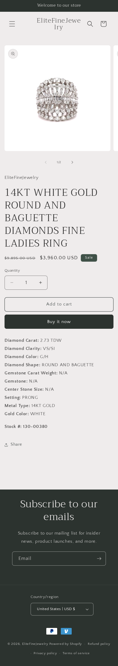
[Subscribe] (99, 558)
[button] (12, 24)
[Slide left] (45, 162)
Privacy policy (45, 653)
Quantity (12, 270)
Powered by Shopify (65, 644)
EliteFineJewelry (35, 644)
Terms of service (76, 653)
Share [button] (16, 444)
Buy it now (59, 321)
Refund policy (99, 644)
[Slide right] (72, 162)
